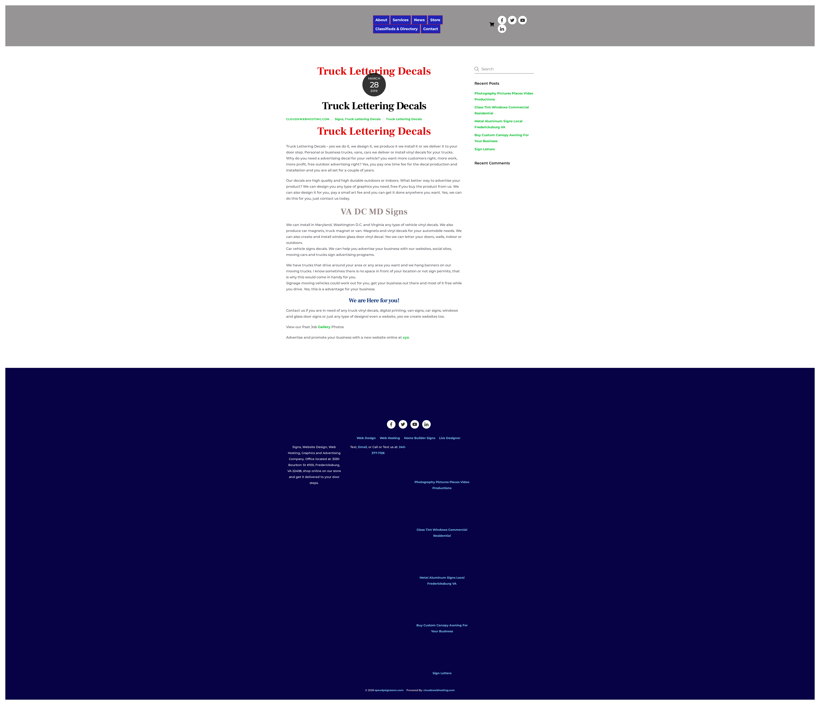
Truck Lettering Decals (374, 106)
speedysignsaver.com (389, 690)
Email (362, 447)
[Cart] (492, 24)
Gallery (324, 327)
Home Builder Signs (419, 438)
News (419, 20)
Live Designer (449, 438)
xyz (406, 337)
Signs (339, 119)
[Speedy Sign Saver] (327, 36)
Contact (430, 29)
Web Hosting (390, 438)
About (381, 20)
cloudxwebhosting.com (307, 119)
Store (435, 20)
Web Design (366, 438)
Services (401, 20)
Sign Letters (484, 149)
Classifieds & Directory (396, 29)
